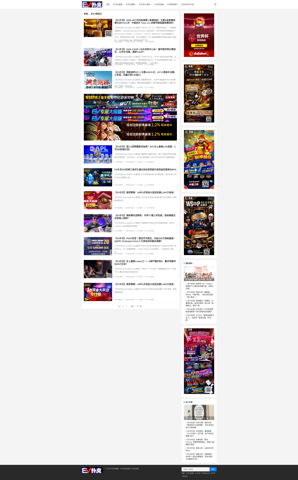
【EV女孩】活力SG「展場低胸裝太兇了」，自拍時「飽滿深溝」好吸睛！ (200, 317)
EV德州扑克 (205, 473)
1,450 (150, 41)
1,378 (150, 87)
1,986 (150, 185)
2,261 (150, 277)
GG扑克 (185, 476)
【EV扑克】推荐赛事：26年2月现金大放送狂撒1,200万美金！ (145, 192)
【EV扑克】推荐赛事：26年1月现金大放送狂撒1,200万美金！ (145, 284)
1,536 (150, 299)
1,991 (150, 162)
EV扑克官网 (159, 4)
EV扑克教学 (130, 4)
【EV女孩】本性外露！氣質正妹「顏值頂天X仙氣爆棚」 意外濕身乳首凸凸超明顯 (200, 425)
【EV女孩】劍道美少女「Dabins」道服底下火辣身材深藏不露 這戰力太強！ (199, 286)
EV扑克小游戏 (144, 4)
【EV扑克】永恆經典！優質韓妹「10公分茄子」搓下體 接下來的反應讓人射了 (200, 433)
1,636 (150, 254)
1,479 (150, 208)
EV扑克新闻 (118, 4)
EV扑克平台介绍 (187, 4)
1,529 (150, 231)
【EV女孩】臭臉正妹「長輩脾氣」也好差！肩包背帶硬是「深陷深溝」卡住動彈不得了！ (199, 456)
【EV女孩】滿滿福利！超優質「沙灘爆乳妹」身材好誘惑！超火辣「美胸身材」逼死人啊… (199, 303)
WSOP (213, 473)
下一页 (139, 306)
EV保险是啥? (172, 4)
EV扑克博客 (114, 469)
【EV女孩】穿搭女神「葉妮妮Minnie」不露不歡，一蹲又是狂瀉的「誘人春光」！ (199, 294)
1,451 (150, 64)
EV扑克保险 (190, 473)
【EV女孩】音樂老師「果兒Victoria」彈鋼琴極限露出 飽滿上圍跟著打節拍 (200, 442)
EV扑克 (197, 473)
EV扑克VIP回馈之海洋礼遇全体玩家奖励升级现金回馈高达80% (145, 169)
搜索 (213, 469)
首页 (108, 4)
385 (132, 306)
